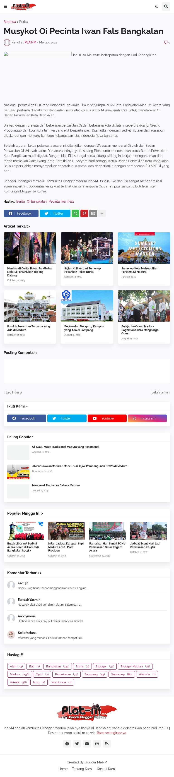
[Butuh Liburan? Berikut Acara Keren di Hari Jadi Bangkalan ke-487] (25, 531)
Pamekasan (66, 674)
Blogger (105, 666)
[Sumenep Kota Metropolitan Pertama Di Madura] (144, 248)
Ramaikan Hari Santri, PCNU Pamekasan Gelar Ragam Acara (107, 547)
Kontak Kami (106, 769)
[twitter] (77, 744)
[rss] (107, 744)
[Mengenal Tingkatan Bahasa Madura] (18, 491)
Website (147, 674)
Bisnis (82, 666)
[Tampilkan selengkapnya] (102, 213)
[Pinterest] (84, 213)
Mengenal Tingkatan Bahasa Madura (56, 485)
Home (63, 769)
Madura (19, 674)
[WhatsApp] (75, 213)
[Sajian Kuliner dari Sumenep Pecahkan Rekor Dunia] (87, 248)
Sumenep (121, 674)
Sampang (95, 674)
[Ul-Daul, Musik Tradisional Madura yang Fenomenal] (18, 452)
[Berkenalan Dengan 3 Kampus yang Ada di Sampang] (87, 306)
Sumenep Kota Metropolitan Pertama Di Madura (139, 270)
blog (39, 682)
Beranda (10, 21)
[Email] (93, 213)
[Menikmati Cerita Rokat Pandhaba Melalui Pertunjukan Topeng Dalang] (30, 248)
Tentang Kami (82, 769)
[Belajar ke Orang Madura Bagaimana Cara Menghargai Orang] (144, 306)
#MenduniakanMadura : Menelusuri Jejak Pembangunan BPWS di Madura (79, 466)
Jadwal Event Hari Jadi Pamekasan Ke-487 (145, 545)
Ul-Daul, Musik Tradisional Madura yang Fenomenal (65, 446)
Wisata (18, 682)
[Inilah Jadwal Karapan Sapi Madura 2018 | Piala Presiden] (66, 531)
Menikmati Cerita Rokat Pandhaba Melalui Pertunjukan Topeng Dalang (29, 272)
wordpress (61, 682)
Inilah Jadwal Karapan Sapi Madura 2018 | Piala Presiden (66, 547)
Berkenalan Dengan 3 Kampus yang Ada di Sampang (84, 328)
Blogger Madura (135, 666)
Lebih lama (160, 392)
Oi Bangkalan (37, 201)
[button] (5, 6)
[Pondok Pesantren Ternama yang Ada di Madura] (30, 306)
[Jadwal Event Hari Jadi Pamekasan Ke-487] (148, 531)
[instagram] (97, 744)
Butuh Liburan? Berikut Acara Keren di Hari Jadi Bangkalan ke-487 (23, 547)
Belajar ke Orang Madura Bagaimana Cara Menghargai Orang (140, 330)
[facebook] (67, 744)
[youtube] (87, 744)
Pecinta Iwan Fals (61, 201)
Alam (16, 666)
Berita (23, 21)
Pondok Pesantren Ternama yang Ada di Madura (28, 328)
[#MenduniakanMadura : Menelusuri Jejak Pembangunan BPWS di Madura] (18, 472)
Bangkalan (57, 666)
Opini (42, 674)
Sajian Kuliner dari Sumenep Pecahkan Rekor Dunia (82, 270)
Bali (34, 666)
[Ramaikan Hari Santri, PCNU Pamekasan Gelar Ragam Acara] (107, 531)
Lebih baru (14, 392)
